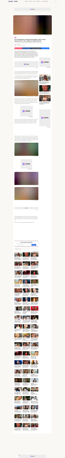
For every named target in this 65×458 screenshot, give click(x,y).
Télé (15, 37)
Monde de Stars (18, 44)
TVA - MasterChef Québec (47, 35)
